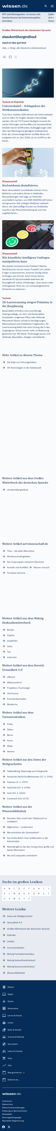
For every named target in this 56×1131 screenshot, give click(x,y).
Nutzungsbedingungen (11, 1117)
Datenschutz (7, 1104)
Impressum (7, 1101)
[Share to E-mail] (4, 57)
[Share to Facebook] (10, 57)
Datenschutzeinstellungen (13, 1107)
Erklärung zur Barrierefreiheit (14, 1111)
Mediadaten (7, 1114)
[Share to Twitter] (15, 57)
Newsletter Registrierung (13, 1120)
